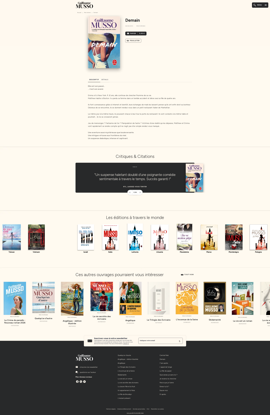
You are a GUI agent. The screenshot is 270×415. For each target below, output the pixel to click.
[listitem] (77, 381)
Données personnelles (139, 409)
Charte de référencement (124, 409)
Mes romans (87, 12)
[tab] (94, 79)
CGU (148, 409)
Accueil (79, 12)
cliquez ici (126, 343)
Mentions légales (111, 409)
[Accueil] (84, 5)
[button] (141, 26)
